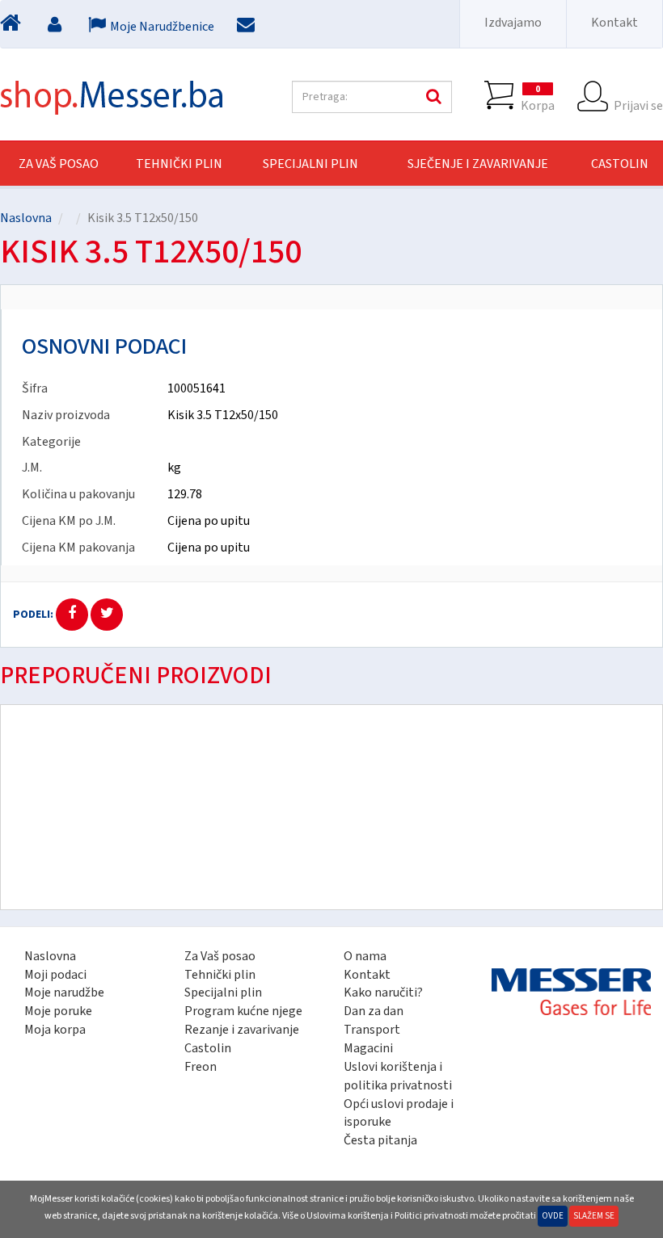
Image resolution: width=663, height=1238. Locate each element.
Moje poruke (58, 1011)
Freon (200, 1067)
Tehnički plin (219, 975)
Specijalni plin (223, 992)
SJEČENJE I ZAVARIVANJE (478, 164)
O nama (365, 956)
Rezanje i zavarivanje (241, 1030)
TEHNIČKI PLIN (179, 164)
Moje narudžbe (64, 992)
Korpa (538, 98)
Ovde (553, 1216)
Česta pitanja (380, 1140)
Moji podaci (55, 975)
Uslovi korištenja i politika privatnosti (398, 1076)
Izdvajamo (513, 22)
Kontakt (614, 22)
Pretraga (432, 97)
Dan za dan (373, 1011)
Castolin (207, 1048)
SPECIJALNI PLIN (310, 164)
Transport (372, 1030)
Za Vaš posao (59, 164)
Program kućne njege (243, 1011)
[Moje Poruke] (248, 27)
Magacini (368, 1048)
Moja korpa (55, 1030)
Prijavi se (638, 105)
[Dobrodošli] (12, 27)
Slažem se (593, 1216)
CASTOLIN (619, 164)
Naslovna (26, 218)
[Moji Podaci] (56, 27)
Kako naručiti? (383, 992)
